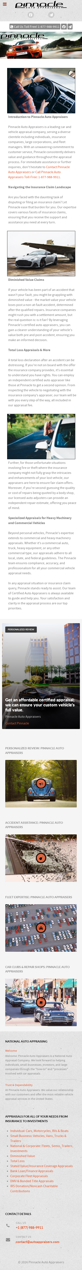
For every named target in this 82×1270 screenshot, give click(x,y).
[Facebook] (31, 15)
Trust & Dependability (19, 1085)
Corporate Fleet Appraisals (29, 1176)
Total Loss (17, 1161)
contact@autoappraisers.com (37, 1242)
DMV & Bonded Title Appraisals (32, 1181)
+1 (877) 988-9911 (29, 1227)
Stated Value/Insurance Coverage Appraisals (41, 1166)
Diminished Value (22, 1156)
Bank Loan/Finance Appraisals (31, 1171)
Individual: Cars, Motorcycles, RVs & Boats (39, 1131)
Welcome (11, 1051)
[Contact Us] (51, 15)
